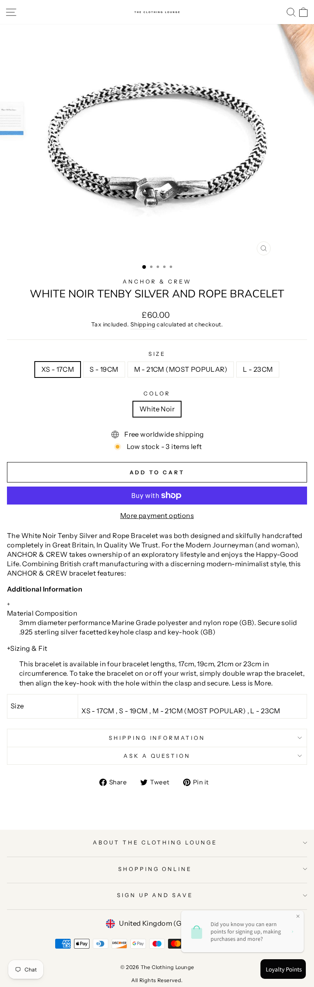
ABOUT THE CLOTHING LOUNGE (155, 842)
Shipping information (157, 738)
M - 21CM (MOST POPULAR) (181, 369)
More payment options (157, 515)
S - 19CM (104, 369)
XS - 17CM (57, 369)
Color (157, 393)
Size (157, 354)
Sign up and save (155, 895)
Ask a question (157, 756)
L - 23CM (258, 369)
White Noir (157, 409)
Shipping (142, 324)
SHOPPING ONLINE (155, 869)
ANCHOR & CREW (157, 281)
